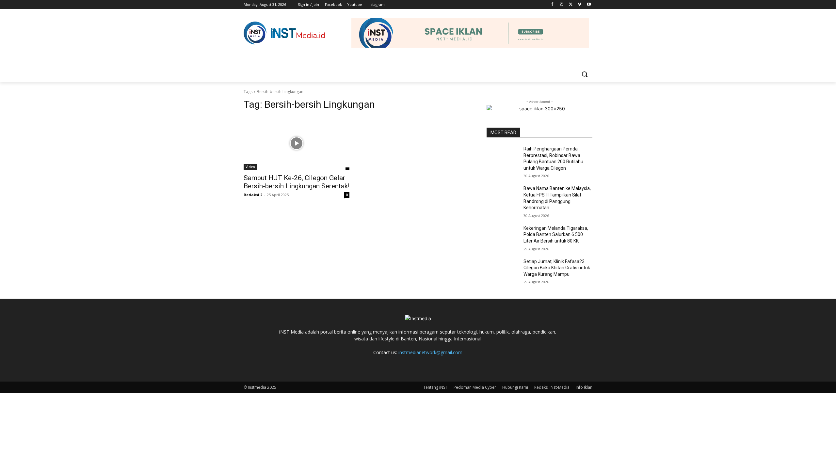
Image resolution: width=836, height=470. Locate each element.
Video (250, 166)
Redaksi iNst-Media (552, 387)
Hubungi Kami (515, 387)
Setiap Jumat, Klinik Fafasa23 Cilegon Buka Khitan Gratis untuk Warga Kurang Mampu (556, 268)
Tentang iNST (435, 387)
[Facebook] (552, 4)
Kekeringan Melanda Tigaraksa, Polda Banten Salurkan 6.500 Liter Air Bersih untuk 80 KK (555, 234)
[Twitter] (570, 4)
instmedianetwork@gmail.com (430, 352)
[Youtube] (588, 4)
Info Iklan (584, 387)
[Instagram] (561, 4)
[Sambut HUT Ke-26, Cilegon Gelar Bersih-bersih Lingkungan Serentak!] (296, 143)
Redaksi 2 (253, 194)
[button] (584, 74)
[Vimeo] (579, 4)
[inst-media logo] (284, 33)
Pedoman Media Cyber (475, 387)
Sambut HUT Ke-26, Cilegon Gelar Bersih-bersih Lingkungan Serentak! (296, 182)
